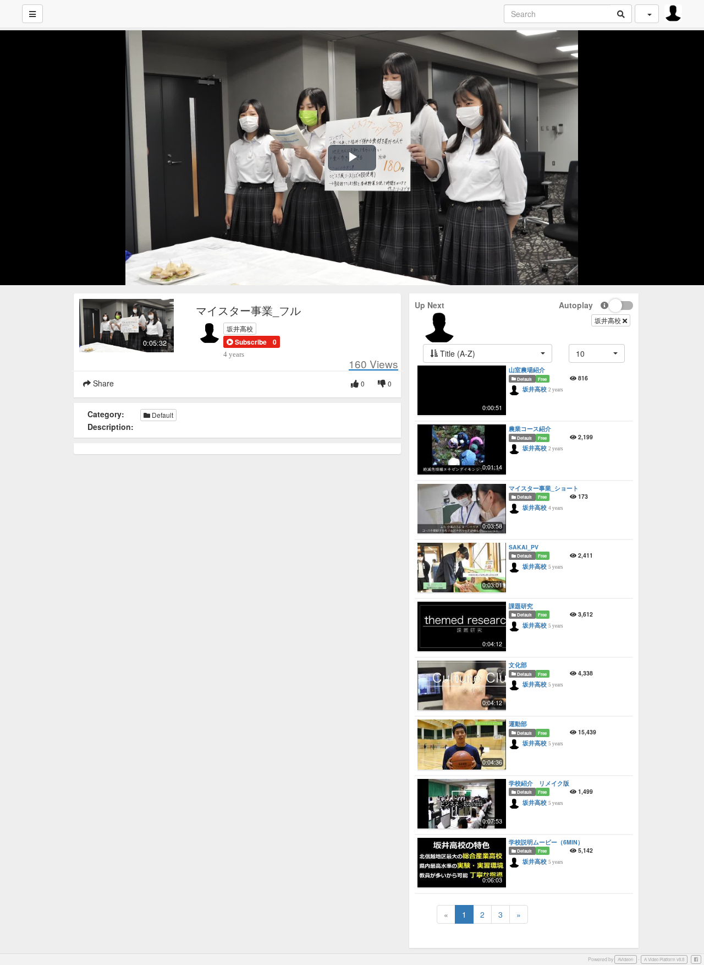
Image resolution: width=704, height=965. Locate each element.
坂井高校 (240, 328)
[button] (246, 342)
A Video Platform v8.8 (664, 959)
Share (102, 383)
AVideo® (626, 959)
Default (161, 414)
